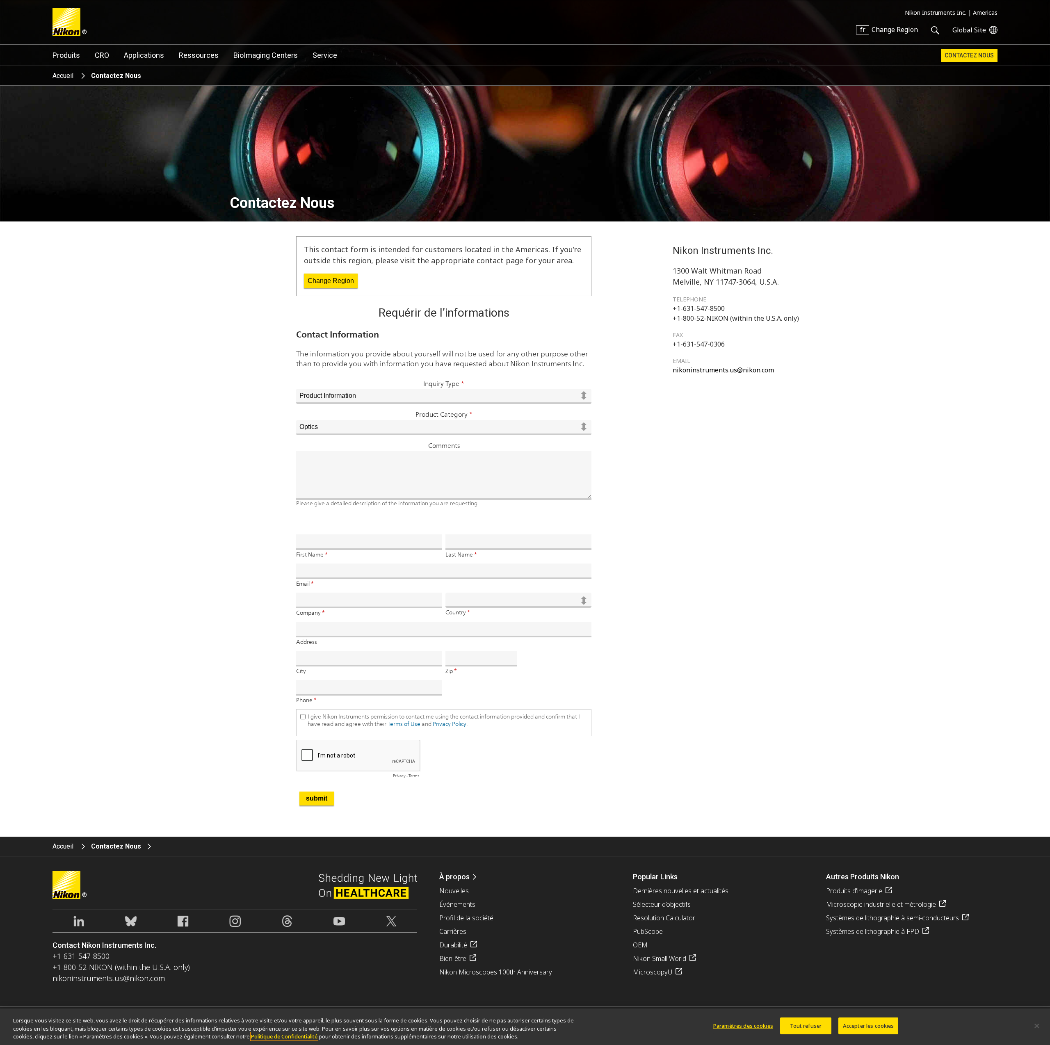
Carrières (452, 931)
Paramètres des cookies (743, 1025)
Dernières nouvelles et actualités (680, 890)
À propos (454, 876)
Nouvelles (454, 890)
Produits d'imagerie (854, 890)
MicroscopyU (652, 972)
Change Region (331, 280)
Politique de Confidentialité (284, 1036)
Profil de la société (466, 917)
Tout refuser (806, 1025)
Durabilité (453, 944)
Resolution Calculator (664, 917)
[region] (525, 1026)
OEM (640, 944)
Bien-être (452, 958)
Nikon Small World (659, 958)
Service (325, 55)
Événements (457, 904)
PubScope (648, 931)
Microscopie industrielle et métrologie (881, 904)
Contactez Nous (969, 55)
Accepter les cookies (868, 1025)
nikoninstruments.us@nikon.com (723, 369)
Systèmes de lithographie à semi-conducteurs (892, 917)
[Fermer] (1037, 1026)
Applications (144, 55)
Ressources (199, 55)
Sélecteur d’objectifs (662, 904)
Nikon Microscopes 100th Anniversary (495, 972)
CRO (102, 55)
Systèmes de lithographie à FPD (872, 931)
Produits (66, 55)
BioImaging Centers (265, 55)
